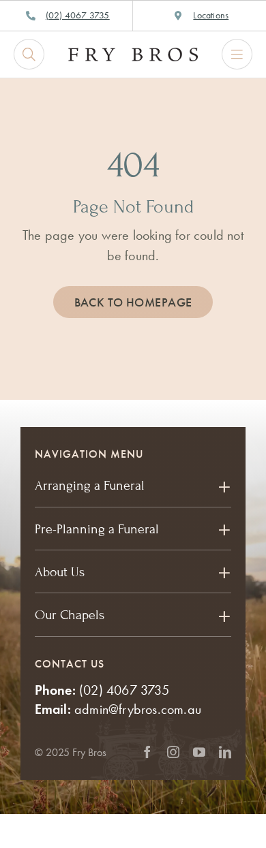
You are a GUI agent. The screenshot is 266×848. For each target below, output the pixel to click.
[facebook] (147, 752)
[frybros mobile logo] (133, 54)
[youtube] (199, 752)
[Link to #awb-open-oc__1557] (237, 54)
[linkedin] (225, 752)
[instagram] (173, 752)
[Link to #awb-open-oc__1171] (29, 54)
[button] (133, 486)
